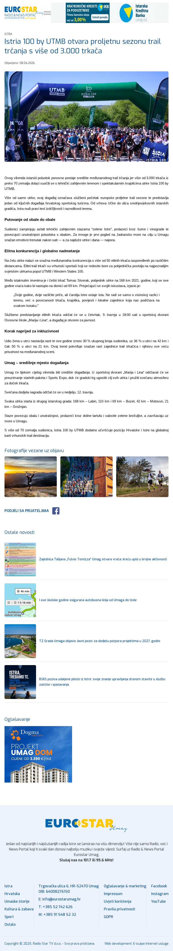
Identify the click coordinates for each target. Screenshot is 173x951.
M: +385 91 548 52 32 (57, 914)
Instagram (159, 893)
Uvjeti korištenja (117, 901)
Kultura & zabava (19, 909)
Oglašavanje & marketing (125, 886)
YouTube (158, 901)
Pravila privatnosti (119, 909)
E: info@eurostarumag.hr (60, 899)
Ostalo (10, 924)
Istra (8, 886)
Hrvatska (12, 893)
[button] (47, 13)
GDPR (108, 916)
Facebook (159, 886)
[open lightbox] (86, 116)
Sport (9, 916)
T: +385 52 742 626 (56, 906)
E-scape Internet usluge (150, 944)
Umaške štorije (17, 901)
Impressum (113, 893)
